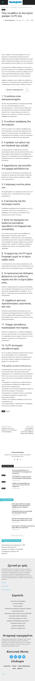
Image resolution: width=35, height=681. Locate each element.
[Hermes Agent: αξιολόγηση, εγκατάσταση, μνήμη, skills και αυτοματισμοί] (5, 529)
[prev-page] (3, 492)
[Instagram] (17, 459)
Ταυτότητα (4, 582)
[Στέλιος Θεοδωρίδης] (3, 20)
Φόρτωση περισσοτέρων (17, 535)
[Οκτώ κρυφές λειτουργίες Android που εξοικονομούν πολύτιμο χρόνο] (6, 479)
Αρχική (3, 7)
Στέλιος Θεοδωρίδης (9, 20)
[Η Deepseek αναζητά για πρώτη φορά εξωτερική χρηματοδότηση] (5, 514)
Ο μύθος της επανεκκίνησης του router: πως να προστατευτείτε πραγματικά (21, 485)
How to (7, 7)
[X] (12, 24)
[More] (23, 24)
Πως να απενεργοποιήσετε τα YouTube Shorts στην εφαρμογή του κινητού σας (22, 472)
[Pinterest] (16, 24)
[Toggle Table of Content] (26, 90)
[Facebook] (8, 24)
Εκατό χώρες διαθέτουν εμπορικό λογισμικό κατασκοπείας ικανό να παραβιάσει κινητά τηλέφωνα (21, 505)
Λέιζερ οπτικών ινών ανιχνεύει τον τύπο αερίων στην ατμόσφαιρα (9, 430)
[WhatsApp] (19, 24)
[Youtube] (23, 657)
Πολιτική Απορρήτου (6, 589)
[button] (4, 674)
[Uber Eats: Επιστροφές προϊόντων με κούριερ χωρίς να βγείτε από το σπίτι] (5, 521)
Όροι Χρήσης (5, 586)
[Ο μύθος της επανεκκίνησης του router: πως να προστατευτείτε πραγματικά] (6, 486)
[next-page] (5, 492)
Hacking (7, 411)
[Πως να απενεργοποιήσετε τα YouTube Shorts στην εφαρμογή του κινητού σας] (6, 472)
